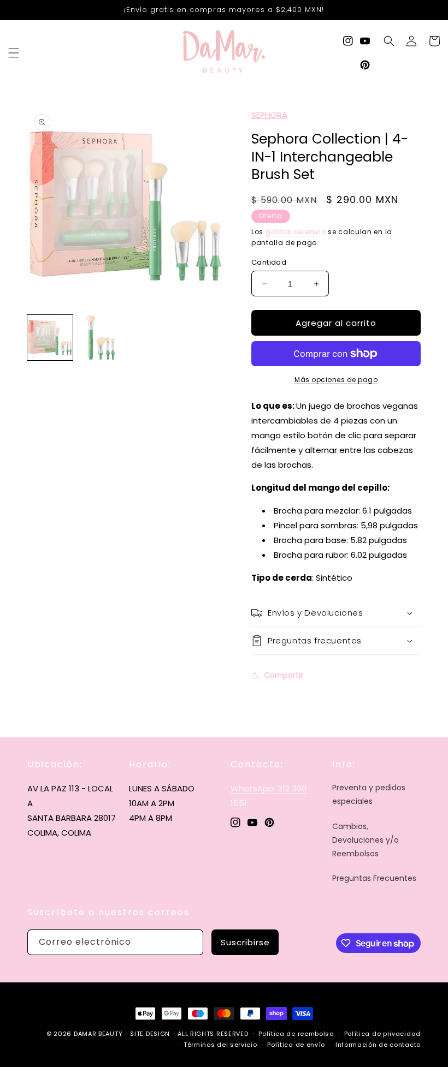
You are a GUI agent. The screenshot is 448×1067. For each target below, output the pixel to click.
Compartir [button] (283, 675)
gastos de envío (296, 231)
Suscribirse (245, 942)
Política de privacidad (382, 1033)
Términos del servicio (220, 1044)
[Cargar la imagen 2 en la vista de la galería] (100, 337)
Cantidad (268, 262)
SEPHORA (269, 115)
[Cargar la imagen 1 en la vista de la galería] (50, 337)
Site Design (150, 1033)
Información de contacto (378, 1044)
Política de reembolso (296, 1033)
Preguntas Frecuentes (374, 878)
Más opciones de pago (336, 379)
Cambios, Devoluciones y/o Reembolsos (365, 840)
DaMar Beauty (98, 1033)
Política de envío (296, 1044)
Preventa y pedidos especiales (368, 794)
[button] (14, 53)
